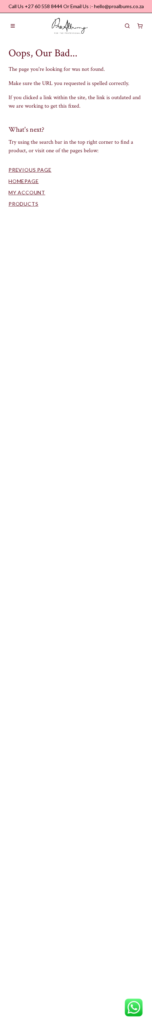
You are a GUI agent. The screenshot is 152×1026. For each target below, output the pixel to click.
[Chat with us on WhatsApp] (134, 1008)
